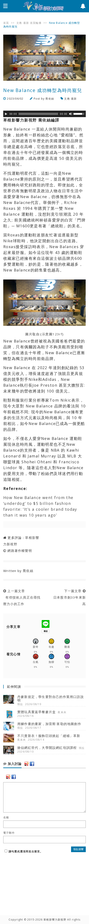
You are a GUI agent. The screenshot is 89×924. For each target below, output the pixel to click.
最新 (26, 23)
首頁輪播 (35, 23)
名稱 (6, 817)
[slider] (79, 113)
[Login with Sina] (26, 764)
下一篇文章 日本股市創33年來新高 (68, 597)
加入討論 (14, 764)
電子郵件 (9, 833)
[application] (44, 114)
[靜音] (70, 114)
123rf (57, 334)
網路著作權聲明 (19, 550)
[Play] (6, 114)
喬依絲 (49, 98)
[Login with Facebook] (32, 764)
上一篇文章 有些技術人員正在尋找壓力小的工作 (21, 597)
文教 (19, 23)
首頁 (6, 23)
